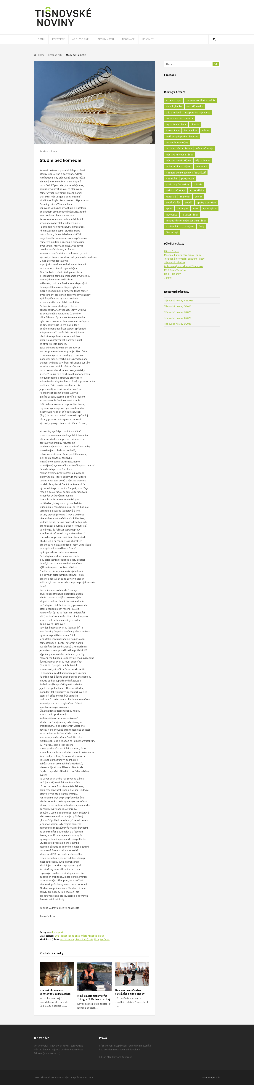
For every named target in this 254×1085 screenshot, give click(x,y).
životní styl (172, 232)
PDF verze (58, 39)
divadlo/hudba (174, 106)
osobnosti (201, 166)
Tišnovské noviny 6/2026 (177, 306)
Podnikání (171, 178)
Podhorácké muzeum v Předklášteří (186, 172)
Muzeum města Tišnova (179, 148)
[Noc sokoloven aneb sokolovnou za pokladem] (57, 974)
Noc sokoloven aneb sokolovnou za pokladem (55, 991)
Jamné (168, 277)
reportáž (171, 196)
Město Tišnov (171, 251)
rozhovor (185, 196)
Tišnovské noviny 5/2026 (177, 312)
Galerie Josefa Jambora (179, 118)
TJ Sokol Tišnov (190, 214)
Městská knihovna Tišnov (179, 154)
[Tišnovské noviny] (63, 27)
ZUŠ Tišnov (188, 226)
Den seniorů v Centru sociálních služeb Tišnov (129, 991)
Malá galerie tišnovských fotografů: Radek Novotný (93, 997)
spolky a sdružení (206, 202)
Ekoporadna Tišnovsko (197, 112)
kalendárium (173, 130)
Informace (128, 39)
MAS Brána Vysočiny (177, 142)
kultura (205, 130)
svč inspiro (183, 208)
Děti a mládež (173, 112)
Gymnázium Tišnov (176, 124)
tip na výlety (210, 208)
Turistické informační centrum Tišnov (186, 220)
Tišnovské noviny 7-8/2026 (178, 300)
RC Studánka (197, 190)
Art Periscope (173, 100)
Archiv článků (81, 39)
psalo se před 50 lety (177, 184)
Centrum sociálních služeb (200, 100)
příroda (198, 184)
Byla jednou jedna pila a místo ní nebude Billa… (80, 935)
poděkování (187, 178)
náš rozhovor (202, 160)
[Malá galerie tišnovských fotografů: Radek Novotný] (94, 976)
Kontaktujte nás (211, 1077)
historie (195, 124)
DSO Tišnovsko (195, 106)
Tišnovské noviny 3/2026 (177, 323)
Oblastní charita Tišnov (178, 166)
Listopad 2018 (50, 151)
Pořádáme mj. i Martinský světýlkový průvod (85, 939)
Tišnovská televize (174, 262)
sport (169, 208)
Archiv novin (106, 39)
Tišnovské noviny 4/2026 (177, 318)
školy (201, 226)
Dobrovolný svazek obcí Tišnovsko (183, 266)
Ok (216, 63)
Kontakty (148, 39)
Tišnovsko (171, 214)
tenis (196, 208)
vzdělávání (172, 226)
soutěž (188, 202)
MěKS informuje (204, 148)
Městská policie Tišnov (178, 160)
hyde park (57, 932)
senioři (198, 196)
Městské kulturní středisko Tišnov (182, 255)
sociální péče (173, 202)
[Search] (214, 39)
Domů (41, 39)
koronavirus (190, 130)
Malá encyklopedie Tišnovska (182, 136)
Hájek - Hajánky (172, 273)
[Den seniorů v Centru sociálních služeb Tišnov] (132, 974)
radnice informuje (176, 190)
